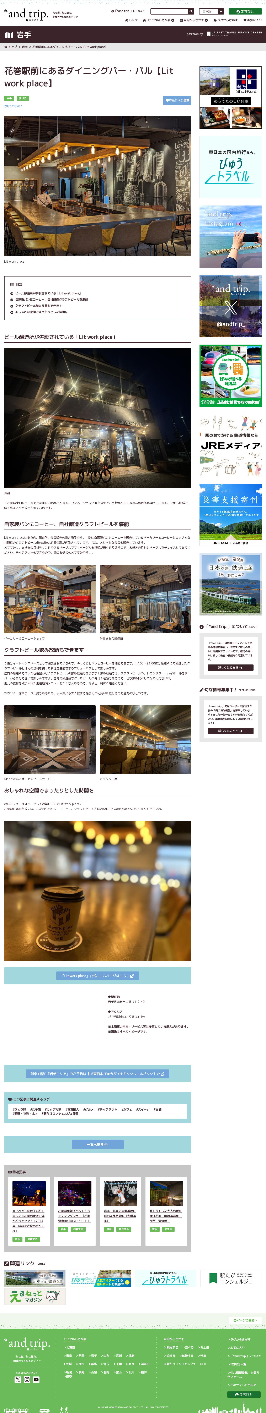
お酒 (158, 1109)
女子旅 (36, 1109)
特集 (203, 1356)
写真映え (73, 1109)
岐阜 (69, 1376)
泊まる (171, 1356)
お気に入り (254, 20)
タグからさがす (227, 20)
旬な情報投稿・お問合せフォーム (243, 1375)
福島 (131, 1356)
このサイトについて (243, 1385)
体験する (188, 1356)
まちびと (247, 11)
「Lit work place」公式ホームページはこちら (95, 976)
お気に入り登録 (179, 100)
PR (204, 1364)
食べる (189, 1347)
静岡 (106, 1372)
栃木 (81, 1364)
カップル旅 (54, 1109)
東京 (131, 1364)
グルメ (89, 1109)
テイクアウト (108, 1109)
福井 (144, 1372)
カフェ (127, 1109)
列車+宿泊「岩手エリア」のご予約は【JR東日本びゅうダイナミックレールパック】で (95, 1074)
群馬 (94, 1364)
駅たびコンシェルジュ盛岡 (61, 1114)
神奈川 (145, 1364)
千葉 (119, 1364)
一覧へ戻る (95, 1144)
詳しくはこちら (228, 667)
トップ (133, 20)
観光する (172, 1347)
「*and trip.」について (129, 11)
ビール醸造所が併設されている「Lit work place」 (48, 293)
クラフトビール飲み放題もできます (38, 306)
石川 (131, 1372)
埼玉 (106, 1364)
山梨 (94, 1372)
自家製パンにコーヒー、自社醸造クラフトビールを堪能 (51, 299)
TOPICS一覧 (238, 1364)
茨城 (69, 1364)
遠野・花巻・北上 (26, 1114)
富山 (119, 1372)
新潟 (69, 1372)
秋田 (81, 1356)
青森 (69, 1356)
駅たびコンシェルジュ (181, 1364)
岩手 (25, 47)
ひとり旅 (20, 1109)
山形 (106, 1356)
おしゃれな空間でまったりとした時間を (41, 312)
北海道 (70, 1347)
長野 (81, 1372)
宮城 (119, 1356)
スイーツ (144, 1109)
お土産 (204, 1347)
